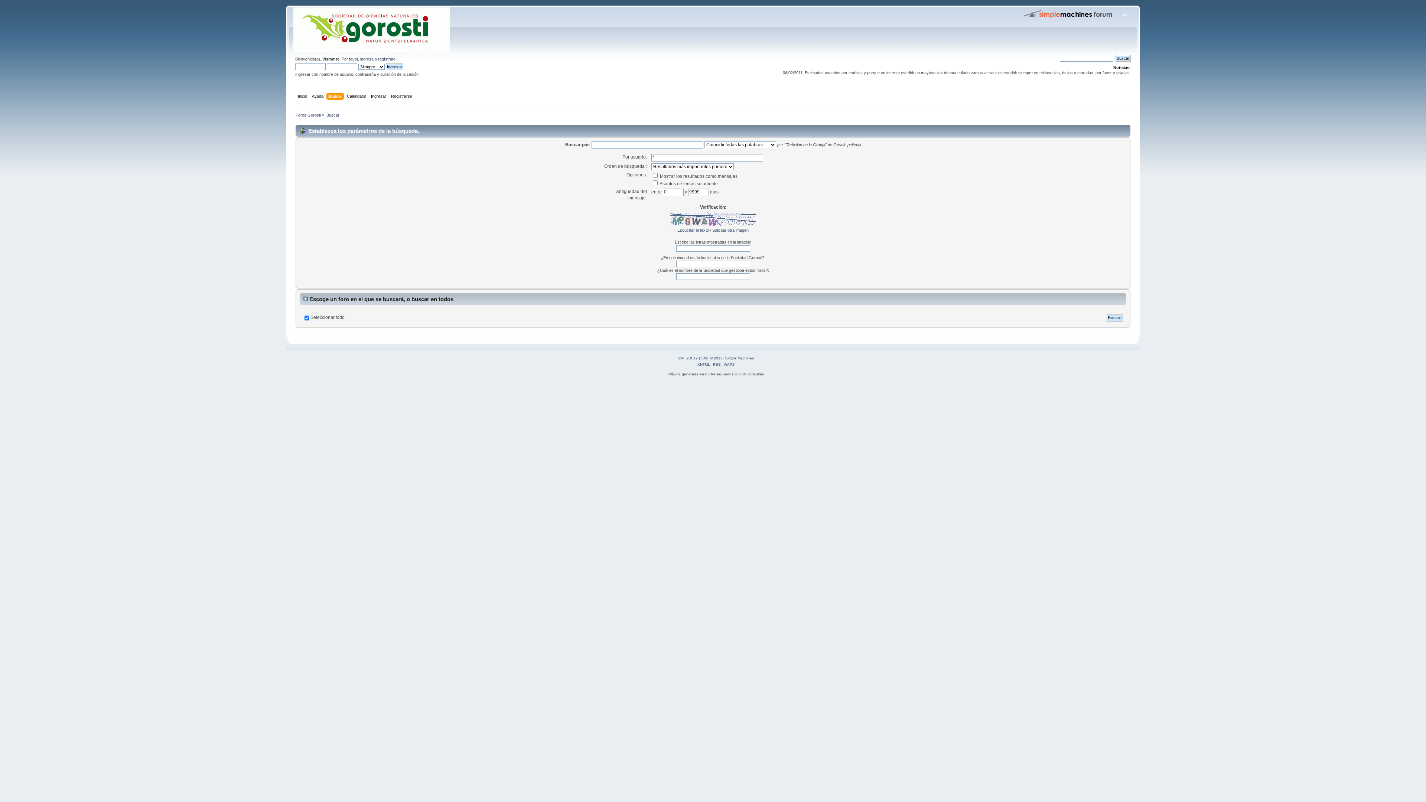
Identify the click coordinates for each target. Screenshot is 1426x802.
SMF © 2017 (712, 358)
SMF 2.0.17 (688, 358)
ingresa (367, 59)
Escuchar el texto (693, 230)
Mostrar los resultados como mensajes (698, 176)
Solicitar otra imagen (730, 230)
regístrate (386, 59)
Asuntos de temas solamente (688, 183)
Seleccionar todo (327, 317)
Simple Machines (739, 358)
